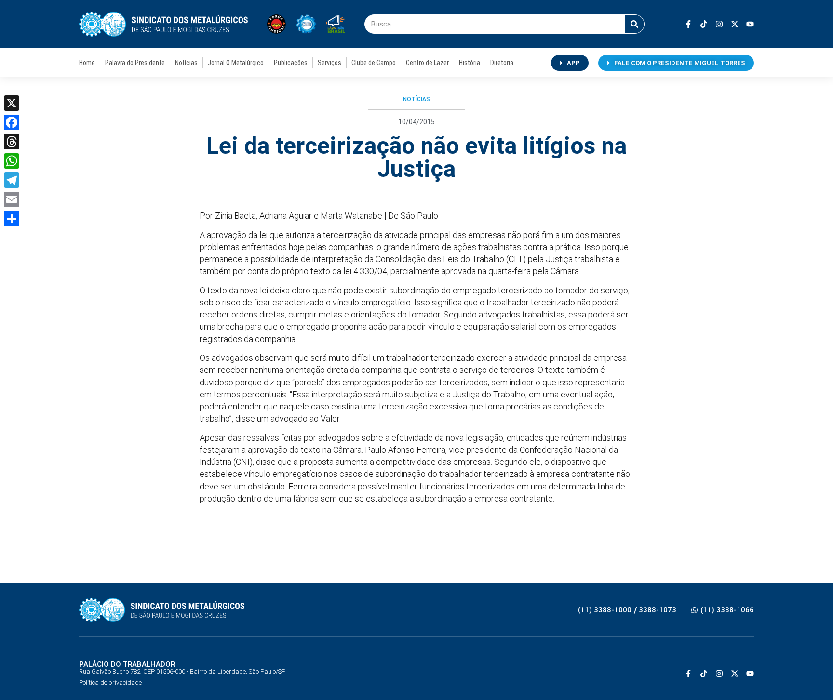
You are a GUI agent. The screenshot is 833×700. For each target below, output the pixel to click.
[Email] (11, 199)
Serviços (329, 62)
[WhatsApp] (11, 161)
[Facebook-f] (688, 24)
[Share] (11, 218)
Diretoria (501, 62)
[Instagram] (719, 24)
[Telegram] (11, 180)
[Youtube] (750, 24)
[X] (11, 103)
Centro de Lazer (427, 62)
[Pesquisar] (634, 24)
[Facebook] (11, 122)
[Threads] (11, 141)
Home (87, 62)
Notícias (186, 62)
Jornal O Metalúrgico (236, 62)
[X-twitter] (735, 24)
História (469, 62)
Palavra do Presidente (135, 62)
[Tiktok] (704, 24)
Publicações (291, 62)
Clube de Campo (373, 62)
